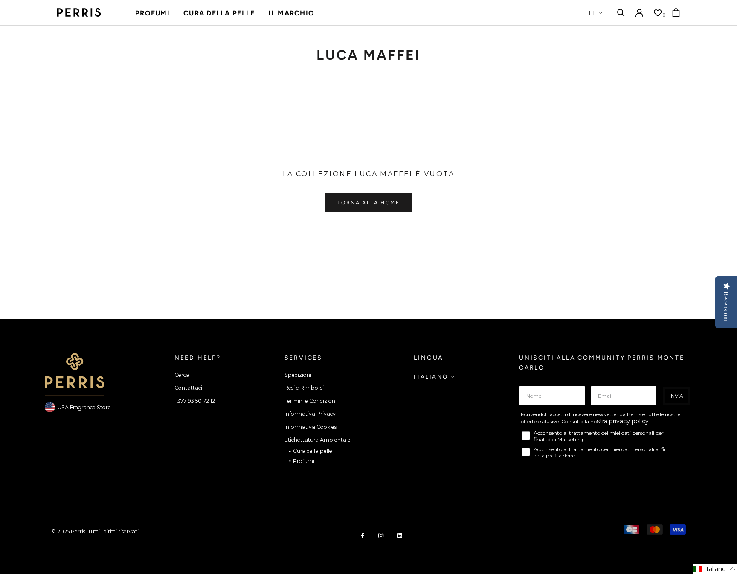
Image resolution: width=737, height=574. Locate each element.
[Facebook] (362, 535)
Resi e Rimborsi (304, 388)
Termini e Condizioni (310, 401)
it (592, 12)
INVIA (676, 396)
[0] (658, 13)
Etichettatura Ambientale (317, 440)
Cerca (181, 375)
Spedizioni (297, 375)
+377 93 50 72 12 (194, 401)
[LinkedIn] (399, 535)
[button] (715, 569)
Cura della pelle (219, 13)
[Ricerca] (621, 12)
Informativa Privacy (310, 414)
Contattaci (188, 388)
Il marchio (291, 13)
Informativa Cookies (310, 427)
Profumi (152, 13)
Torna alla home (368, 203)
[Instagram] (380, 535)
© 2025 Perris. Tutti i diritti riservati (95, 531)
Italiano (431, 376)
